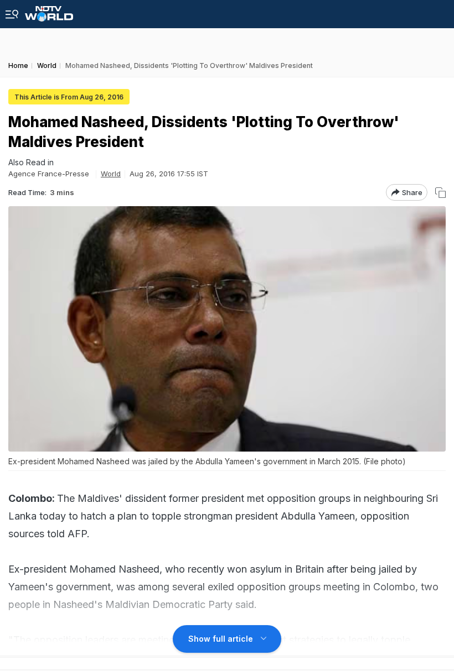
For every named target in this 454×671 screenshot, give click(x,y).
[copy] (440, 192)
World (111, 173)
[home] (49, 11)
